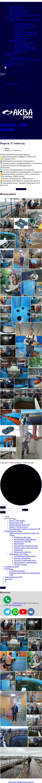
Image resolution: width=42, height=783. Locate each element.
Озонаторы (18, 36)
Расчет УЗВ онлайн (17, 7)
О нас (7, 3)
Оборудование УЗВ (12, 17)
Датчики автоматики (22, 45)
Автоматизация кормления (24, 43)
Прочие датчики (20, 51)
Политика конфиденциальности (21, 782)
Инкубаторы (19, 30)
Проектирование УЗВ (13, 64)
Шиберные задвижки (22, 38)
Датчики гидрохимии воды (25, 47)
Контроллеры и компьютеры (25, 49)
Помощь (8, 55)
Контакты (8, 66)
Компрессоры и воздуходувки (26, 34)
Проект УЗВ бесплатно (18, 13)
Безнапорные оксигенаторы (25, 26)
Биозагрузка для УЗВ (22, 28)
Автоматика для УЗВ (17, 41)
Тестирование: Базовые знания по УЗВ (24, 15)
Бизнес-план (21, 189)
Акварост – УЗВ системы (13, 126)
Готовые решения (12, 53)
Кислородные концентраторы (26, 32)
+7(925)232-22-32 (11, 84)
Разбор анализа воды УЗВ (19, 11)
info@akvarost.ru (11, 106)
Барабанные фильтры (22, 24)
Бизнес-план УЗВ (16, 9)
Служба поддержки (17, 57)
